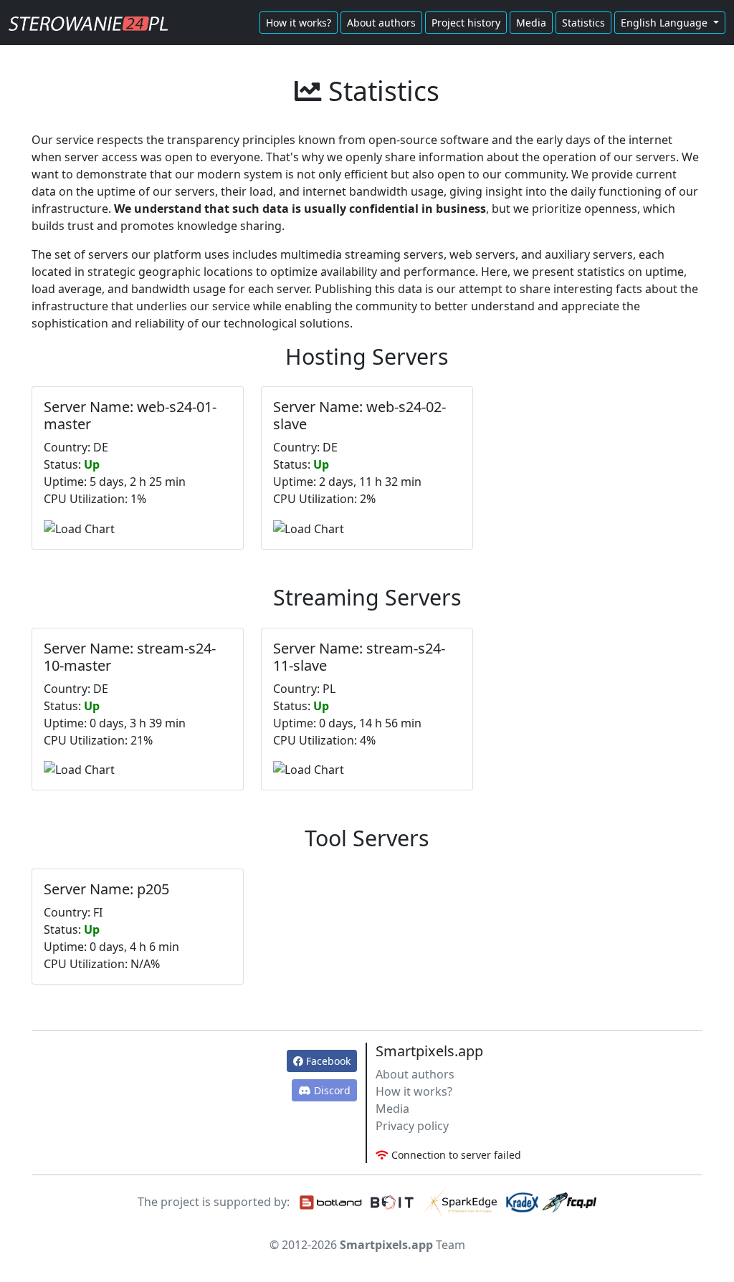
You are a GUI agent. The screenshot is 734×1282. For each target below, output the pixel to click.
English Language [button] (665, 22)
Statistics (583, 22)
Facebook (327, 1061)
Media (531, 22)
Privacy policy (412, 1126)
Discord (331, 1090)
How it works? (298, 22)
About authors (381, 22)
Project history (466, 22)
